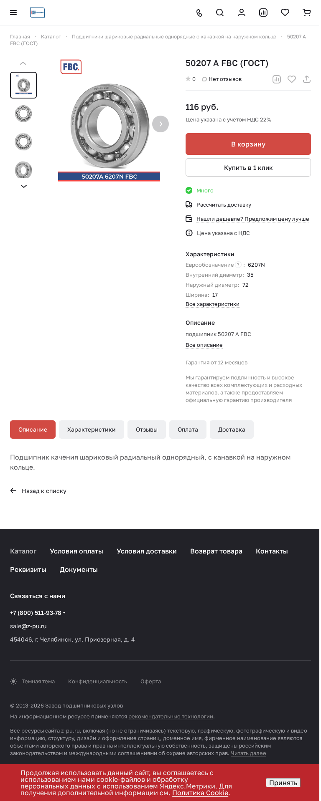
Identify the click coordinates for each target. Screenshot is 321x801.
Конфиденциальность (97, 681)
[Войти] (241, 12)
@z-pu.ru (33, 625)
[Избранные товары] (285, 12)
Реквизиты (28, 569)
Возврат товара (216, 551)
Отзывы (147, 429)
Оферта (150, 681)
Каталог (23, 551)
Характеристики (91, 429)
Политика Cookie (200, 792)
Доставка (231, 429)
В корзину (248, 144)
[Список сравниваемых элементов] (263, 12)
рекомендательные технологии (170, 716)
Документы (79, 569)
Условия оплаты (76, 551)
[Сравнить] (277, 79)
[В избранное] (292, 79)
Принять (283, 782)
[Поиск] (220, 12)
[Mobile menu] (13, 12)
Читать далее (248, 753)
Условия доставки (147, 551)
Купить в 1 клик (248, 167)
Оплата (188, 429)
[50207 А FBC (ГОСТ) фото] (109, 125)
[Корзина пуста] (307, 12)
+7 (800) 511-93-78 (35, 612)
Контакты (272, 551)
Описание (32, 429)
